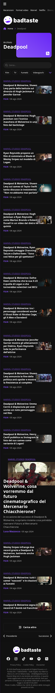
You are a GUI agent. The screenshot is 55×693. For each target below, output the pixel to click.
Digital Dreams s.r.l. (39, 669)
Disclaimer (40, 665)
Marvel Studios (11, 81)
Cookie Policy (28, 665)
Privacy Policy (15, 665)
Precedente (11, 636)
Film (5, 99)
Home (10, 28)
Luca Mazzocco (11, 531)
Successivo (44, 636)
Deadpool (26, 81)
